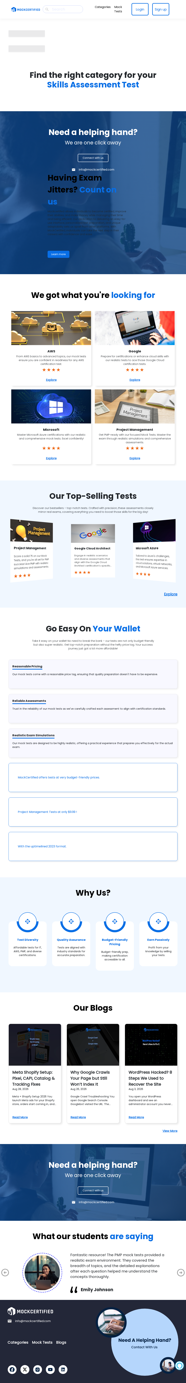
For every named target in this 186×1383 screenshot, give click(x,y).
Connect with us (93, 158)
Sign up (161, 9)
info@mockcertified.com (96, 169)
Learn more (58, 254)
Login (140, 9)
